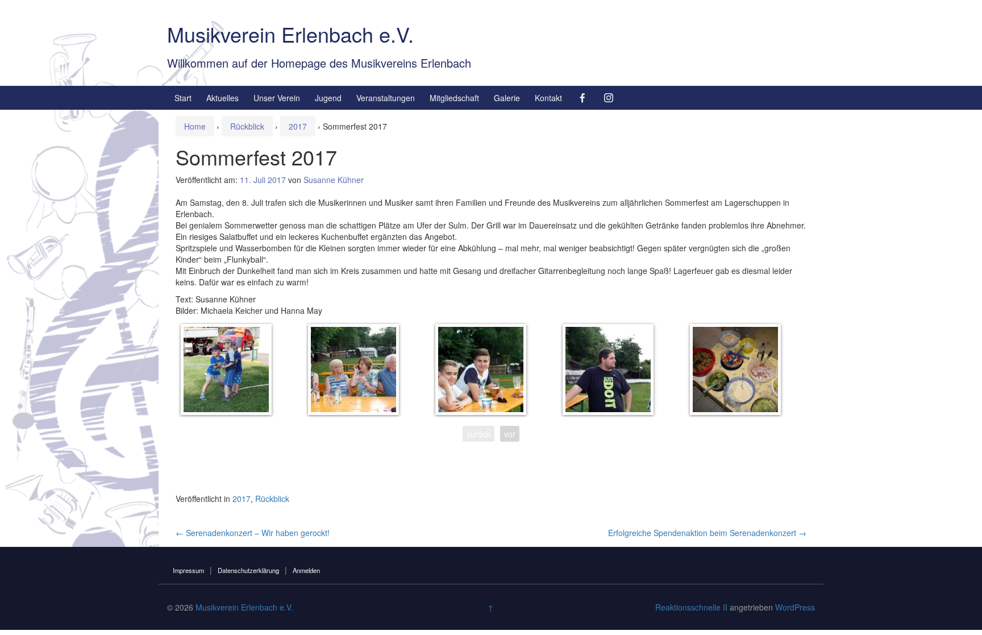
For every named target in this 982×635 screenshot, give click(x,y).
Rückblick (247, 126)
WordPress (795, 607)
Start (183, 97)
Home (195, 126)
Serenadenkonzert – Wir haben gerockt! (253, 532)
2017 (298, 126)
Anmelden (306, 570)
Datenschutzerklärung (248, 570)
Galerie (507, 97)
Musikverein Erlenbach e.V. (290, 33)
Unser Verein (276, 97)
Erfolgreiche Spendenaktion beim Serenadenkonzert (707, 532)
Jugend (328, 97)
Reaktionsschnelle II (691, 607)
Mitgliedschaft (454, 97)
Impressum (188, 570)
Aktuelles (222, 97)
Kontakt (548, 97)
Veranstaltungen (385, 97)
